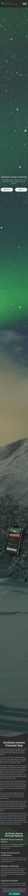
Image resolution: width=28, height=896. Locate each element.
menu (24, 3)
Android (7, 189)
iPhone (21, 189)
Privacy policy (16, 893)
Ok (10, 893)
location (7, 784)
